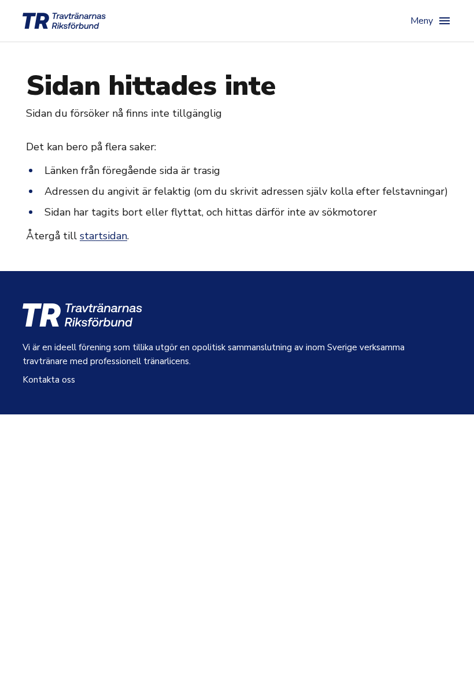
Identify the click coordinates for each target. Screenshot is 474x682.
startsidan (103, 236)
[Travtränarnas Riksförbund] (64, 20)
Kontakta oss (49, 380)
